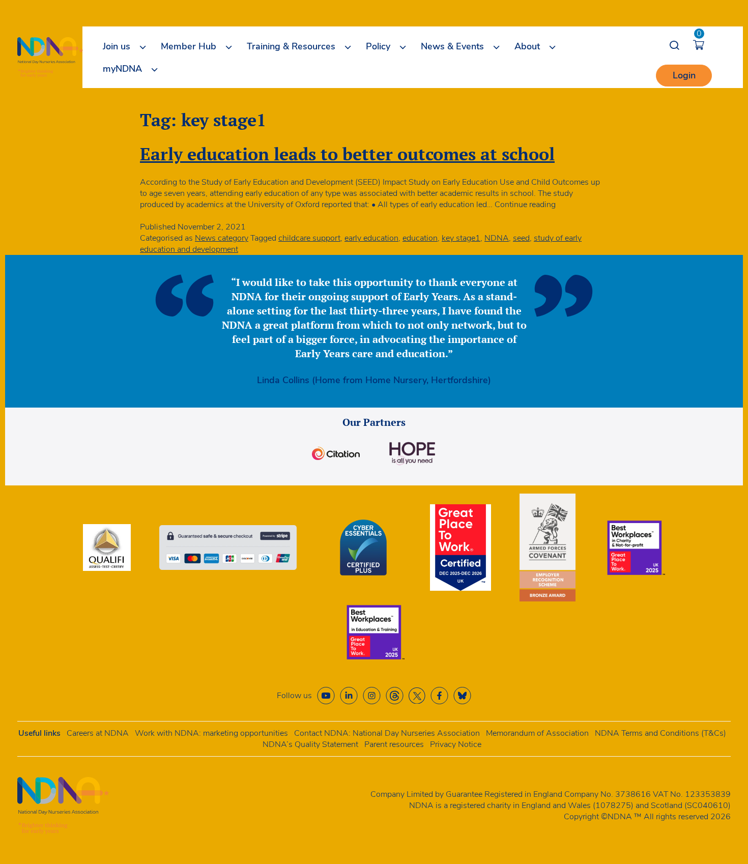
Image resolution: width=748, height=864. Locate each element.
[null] (395, 696)
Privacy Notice (455, 744)
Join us (116, 46)
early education (371, 238)
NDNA (496, 238)
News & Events (452, 46)
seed (521, 238)
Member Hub (188, 46)
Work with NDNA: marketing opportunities (211, 733)
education (420, 238)
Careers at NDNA (98, 733)
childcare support (309, 238)
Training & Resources (291, 46)
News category (221, 238)
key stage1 (461, 238)
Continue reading (525, 204)
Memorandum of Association (537, 733)
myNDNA (122, 69)
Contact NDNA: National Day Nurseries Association (387, 733)
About (527, 46)
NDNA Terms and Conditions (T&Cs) (660, 733)
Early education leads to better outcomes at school (347, 153)
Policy (378, 46)
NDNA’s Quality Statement (310, 744)
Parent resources (394, 744)
